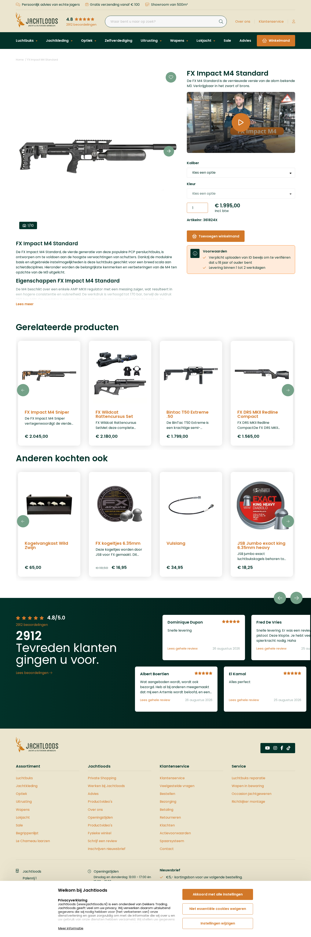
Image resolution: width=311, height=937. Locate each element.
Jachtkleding (57, 40)
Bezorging (168, 802)
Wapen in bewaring (248, 786)
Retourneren (170, 817)
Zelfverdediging (118, 40)
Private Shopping (102, 778)
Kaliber (193, 163)
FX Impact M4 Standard (42, 59)
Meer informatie (70, 928)
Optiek (87, 40)
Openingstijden (100, 817)
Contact (167, 849)
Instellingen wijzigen (218, 923)
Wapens (177, 40)
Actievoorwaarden (175, 833)
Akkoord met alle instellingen (218, 894)
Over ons (242, 21)
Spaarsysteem (172, 841)
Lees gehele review (183, 648)
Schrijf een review (102, 841)
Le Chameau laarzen (33, 841)
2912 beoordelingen (81, 24)
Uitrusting (149, 40)
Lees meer (25, 304)
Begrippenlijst (27, 833)
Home (19, 59)
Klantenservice (271, 21)
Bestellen (167, 794)
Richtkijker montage (248, 802)
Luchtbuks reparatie (248, 778)
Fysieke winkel (99, 833)
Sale (227, 40)
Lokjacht (204, 40)
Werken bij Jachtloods (106, 786)
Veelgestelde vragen (177, 786)
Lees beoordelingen (32, 672)
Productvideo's (100, 802)
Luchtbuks (25, 40)
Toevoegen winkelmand (219, 236)
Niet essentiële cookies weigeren (217, 908)
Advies (245, 40)
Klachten (167, 825)
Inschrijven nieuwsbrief (106, 849)
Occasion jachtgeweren (251, 794)
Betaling (166, 810)
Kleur (191, 184)
